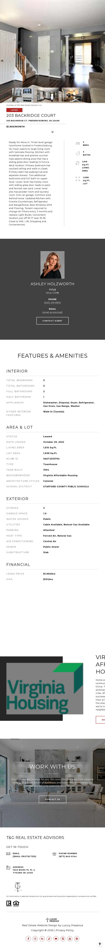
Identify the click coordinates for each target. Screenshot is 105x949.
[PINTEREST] (76, 938)
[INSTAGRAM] (35, 938)
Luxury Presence (72, 925)
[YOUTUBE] (56, 938)
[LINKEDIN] (42, 938)
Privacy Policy (65, 930)
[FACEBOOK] (28, 938)
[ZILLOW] (69, 938)
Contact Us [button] (52, 799)
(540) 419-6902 (52, 302)
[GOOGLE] (62, 938)
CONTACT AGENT (52, 321)
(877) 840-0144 (68, 856)
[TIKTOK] (49, 938)
